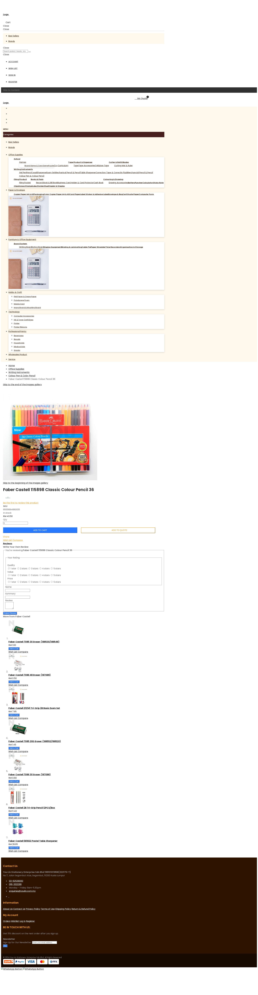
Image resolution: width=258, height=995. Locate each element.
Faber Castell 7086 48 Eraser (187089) (29, 675)
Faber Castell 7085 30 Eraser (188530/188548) (33, 641)
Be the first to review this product (20, 502)
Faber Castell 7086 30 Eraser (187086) (29, 774)
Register (12, 81)
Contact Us (19, 908)
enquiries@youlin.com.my (22, 891)
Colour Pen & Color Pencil (21, 375)
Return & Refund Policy (83, 908)
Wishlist (15, 921)
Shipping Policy (63, 908)
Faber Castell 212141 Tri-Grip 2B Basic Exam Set (34, 708)
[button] (7, 540)
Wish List (12, 68)
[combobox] (15, 51)
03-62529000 (16, 881)
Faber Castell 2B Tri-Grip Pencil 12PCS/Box (31, 807)
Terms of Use (48, 908)
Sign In (11, 75)
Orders (6, 921)
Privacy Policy (33, 908)
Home (11, 365)
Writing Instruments (18, 372)
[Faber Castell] (8, 499)
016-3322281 (15, 884)
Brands (11, 41)
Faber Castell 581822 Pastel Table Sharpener (33, 840)
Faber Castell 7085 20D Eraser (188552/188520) (34, 741)
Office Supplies (16, 369)
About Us (8, 908)
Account (13, 61)
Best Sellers (13, 36)
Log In (22, 921)
